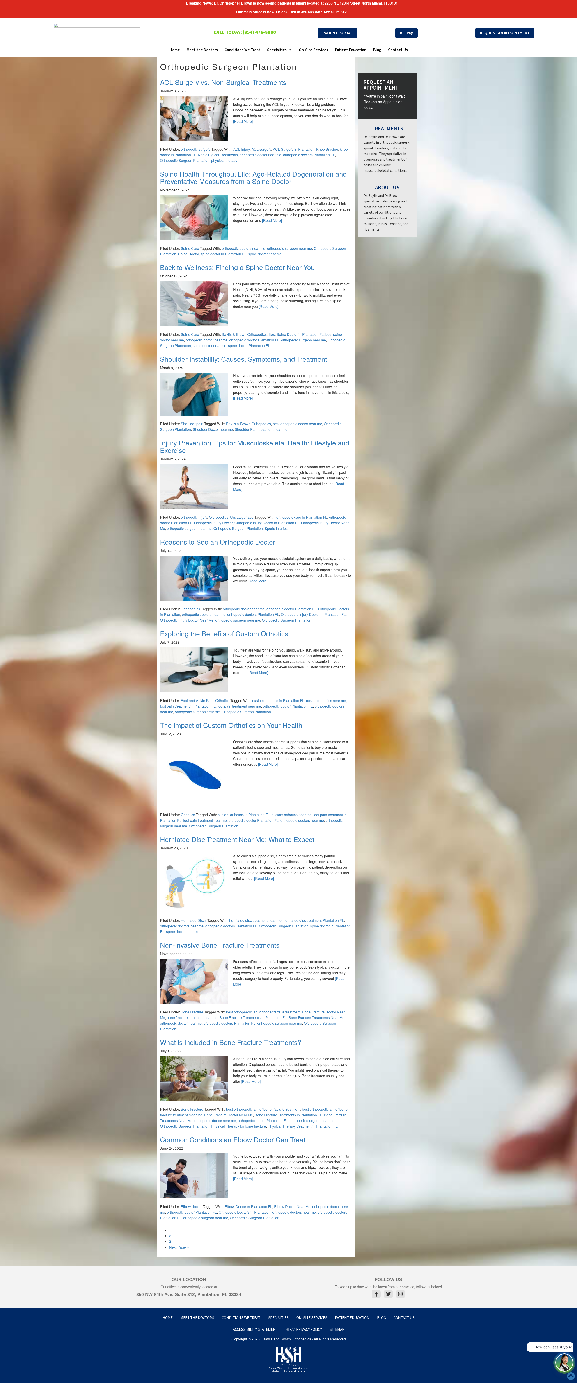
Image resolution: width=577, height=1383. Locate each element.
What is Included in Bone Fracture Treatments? (230, 1042)
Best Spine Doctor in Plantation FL (296, 334)
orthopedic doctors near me (243, 248)
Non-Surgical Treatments (218, 154)
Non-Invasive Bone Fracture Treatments (219, 945)
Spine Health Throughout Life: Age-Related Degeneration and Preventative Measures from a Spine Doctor (253, 177)
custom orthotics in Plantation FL (278, 700)
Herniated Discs (193, 920)
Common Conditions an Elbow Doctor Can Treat (232, 1139)
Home (174, 49)
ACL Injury (241, 149)
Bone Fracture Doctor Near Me (228, 1114)
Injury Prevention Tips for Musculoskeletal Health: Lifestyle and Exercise (254, 446)
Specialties (277, 49)
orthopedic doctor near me (260, 154)
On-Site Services (313, 49)
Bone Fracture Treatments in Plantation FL (253, 1017)
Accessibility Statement (255, 1329)
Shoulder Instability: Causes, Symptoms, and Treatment (243, 359)
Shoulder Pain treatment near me (261, 429)
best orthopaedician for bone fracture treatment (263, 1012)
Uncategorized (242, 517)
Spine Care (190, 248)
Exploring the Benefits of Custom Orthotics (224, 633)
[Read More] (243, 121)
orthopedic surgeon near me (289, 248)
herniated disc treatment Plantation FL (313, 920)
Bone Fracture (192, 1012)
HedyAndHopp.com (296, 1371)
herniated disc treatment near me (255, 920)
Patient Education (350, 49)
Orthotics (222, 700)
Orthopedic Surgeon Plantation (184, 160)
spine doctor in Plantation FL (223, 254)
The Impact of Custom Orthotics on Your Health (231, 725)
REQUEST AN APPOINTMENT (505, 33)
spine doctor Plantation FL (249, 345)
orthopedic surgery (196, 149)
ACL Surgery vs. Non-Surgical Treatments (223, 82)
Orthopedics (218, 517)
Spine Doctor (188, 254)
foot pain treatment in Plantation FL (188, 706)
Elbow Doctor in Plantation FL (248, 1206)
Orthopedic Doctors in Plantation (244, 1212)
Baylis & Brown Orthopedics (244, 334)
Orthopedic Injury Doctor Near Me (186, 620)
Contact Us (398, 49)
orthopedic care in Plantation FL (301, 517)
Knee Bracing (327, 149)
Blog (377, 49)
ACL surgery (261, 149)
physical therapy (224, 160)
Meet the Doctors (202, 49)
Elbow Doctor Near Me (292, 1206)
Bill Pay (406, 33)
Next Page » (179, 1247)
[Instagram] (400, 1294)
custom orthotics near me (326, 700)
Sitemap (337, 1329)
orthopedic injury (194, 517)
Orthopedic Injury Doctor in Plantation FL (266, 522)
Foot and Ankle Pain (197, 700)
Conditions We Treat (242, 49)
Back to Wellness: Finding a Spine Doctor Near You (237, 267)
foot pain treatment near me (239, 706)
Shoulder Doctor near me (213, 429)
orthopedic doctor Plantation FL (254, 340)
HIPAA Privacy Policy (304, 1329)
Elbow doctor (191, 1206)
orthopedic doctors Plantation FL (309, 154)
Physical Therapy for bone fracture (238, 1126)
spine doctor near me (265, 254)
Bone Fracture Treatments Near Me (316, 1017)
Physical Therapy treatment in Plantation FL (303, 1126)
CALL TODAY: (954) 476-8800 (244, 32)
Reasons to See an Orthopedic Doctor (217, 542)
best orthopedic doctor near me (297, 423)
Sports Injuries (276, 528)
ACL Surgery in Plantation (293, 149)
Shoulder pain (192, 423)
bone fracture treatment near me (192, 1017)
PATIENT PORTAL (338, 33)
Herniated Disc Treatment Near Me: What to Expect (237, 839)
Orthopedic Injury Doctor (213, 522)
